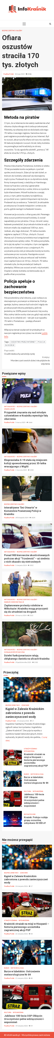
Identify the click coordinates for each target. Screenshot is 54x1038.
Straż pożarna (30, 748)
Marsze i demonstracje (14, 602)
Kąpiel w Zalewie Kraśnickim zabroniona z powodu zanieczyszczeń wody (27, 689)
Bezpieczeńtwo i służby (12, 30)
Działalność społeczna (14, 652)
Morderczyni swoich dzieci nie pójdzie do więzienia (30, 360)
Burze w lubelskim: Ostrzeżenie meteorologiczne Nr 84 (12, 779)
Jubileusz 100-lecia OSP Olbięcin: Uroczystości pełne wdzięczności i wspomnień (12, 799)
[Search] (50, 23)
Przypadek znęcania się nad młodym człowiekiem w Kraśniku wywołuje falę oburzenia (27, 390)
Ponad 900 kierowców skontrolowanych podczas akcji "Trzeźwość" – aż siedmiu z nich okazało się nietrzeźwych (27, 536)
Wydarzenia (29, 751)
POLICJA (41, 342)
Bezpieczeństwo (13, 705)
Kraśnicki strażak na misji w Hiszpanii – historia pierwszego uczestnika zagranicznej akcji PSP (12, 757)
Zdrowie (25, 705)
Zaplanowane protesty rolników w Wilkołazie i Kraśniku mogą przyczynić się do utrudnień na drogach (27, 583)
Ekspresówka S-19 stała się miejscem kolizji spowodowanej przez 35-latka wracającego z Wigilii (27, 441)
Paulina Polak (8, 74)
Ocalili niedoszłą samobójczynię (19, 352)
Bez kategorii (29, 814)
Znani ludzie (9, 409)
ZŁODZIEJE (9, 345)
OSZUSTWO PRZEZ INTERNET (23, 342)
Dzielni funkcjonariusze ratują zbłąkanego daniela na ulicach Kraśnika (27, 634)
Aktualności (10, 406)
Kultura (27, 791)
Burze (26, 774)
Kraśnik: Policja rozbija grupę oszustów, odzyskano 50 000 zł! (12, 819)
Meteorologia (37, 774)
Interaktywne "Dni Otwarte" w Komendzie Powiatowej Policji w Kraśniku (27, 488)
